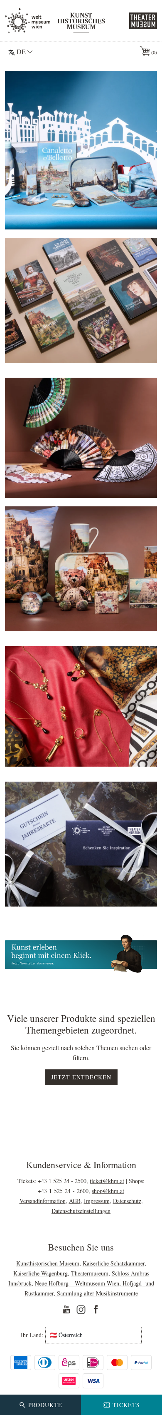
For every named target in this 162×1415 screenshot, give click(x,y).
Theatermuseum (89, 1273)
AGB (75, 1201)
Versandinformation (43, 1201)
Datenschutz (127, 1201)
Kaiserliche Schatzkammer (114, 1263)
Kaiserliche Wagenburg (40, 1273)
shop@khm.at (108, 1191)
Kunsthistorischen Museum (47, 1263)
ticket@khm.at (107, 1181)
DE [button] (21, 51)
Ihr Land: (32, 1335)
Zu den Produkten (81, 213)
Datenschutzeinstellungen (81, 1211)
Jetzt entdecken (81, 1077)
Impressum (97, 1201)
